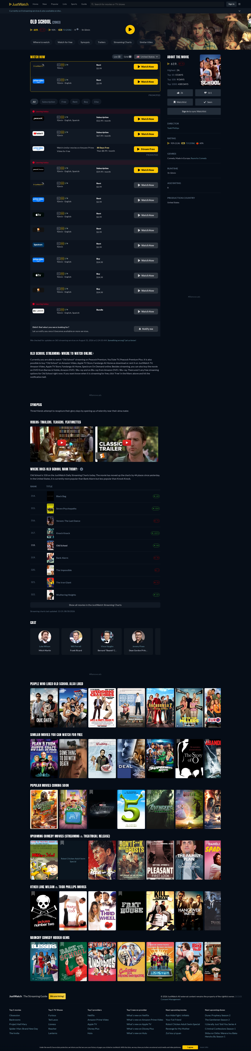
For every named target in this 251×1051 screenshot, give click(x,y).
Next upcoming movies (176, 1010)
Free (64, 101)
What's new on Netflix (138, 1015)
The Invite (14, 1033)
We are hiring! (57, 996)
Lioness (52, 1024)
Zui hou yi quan (173, 1033)
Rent (75, 101)
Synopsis (85, 42)
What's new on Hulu (137, 1033)
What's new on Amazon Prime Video (145, 1019)
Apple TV (92, 1024)
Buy (86, 101)
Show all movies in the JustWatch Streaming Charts (95, 604)
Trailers (102, 42)
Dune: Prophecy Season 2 (217, 1015)
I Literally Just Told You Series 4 (220, 1024)
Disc (96, 101)
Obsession (14, 1015)
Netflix (91, 1015)
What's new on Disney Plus (140, 1028)
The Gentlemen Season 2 (217, 1019)
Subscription (48, 101)
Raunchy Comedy (199, 158)
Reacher (52, 1028)
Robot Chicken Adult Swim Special (183, 1024)
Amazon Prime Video (98, 1019)
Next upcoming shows (215, 1010)
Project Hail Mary (18, 1024)
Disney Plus (93, 1028)
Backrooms (14, 1019)
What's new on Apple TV (139, 1024)
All (34, 101)
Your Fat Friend (173, 1019)
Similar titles (146, 42)
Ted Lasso (53, 1019)
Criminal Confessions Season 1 (220, 1028)
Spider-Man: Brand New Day (23, 1028)
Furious (52, 1015)
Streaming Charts (123, 42)
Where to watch (41, 42)
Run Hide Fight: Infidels (177, 1015)
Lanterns (52, 1033)
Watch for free (65, 42)
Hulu (90, 1033)
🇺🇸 (146, 56)
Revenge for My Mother (178, 1028)
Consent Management (171, 999)
